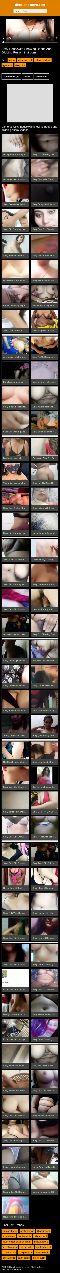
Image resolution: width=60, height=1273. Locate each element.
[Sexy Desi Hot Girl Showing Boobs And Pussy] (44, 800)
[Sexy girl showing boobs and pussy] (44, 724)
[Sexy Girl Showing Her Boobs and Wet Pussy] (15, 521)
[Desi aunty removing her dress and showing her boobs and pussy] (15, 447)
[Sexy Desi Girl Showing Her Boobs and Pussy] (44, 978)
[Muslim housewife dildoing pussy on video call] (44, 1180)
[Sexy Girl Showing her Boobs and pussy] (15, 573)
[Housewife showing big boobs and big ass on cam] (15, 1205)
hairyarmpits (8, 1257)
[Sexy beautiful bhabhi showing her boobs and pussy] (15, 244)
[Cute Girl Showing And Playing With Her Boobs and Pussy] (15, 420)
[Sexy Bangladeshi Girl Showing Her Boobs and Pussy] (15, 193)
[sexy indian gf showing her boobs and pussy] (15, 345)
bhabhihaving (43, 1231)
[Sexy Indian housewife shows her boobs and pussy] (15, 395)
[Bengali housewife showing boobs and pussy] (44, 269)
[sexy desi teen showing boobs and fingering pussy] (15, 168)
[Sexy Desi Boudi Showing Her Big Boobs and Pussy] (44, 750)
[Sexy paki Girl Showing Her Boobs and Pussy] (15, 1054)
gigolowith (7, 65)
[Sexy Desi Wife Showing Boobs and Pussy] (44, 168)
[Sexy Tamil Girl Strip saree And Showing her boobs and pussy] (44, 852)
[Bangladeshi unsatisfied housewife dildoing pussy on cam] (44, 1104)
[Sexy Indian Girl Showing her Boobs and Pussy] (15, 1180)
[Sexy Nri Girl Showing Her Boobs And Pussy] (44, 345)
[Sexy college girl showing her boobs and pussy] (15, 800)
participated (24, 1257)
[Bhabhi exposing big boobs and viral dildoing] (15, 294)
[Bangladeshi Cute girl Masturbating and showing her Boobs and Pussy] (15, 370)
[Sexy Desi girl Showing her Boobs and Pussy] (44, 926)
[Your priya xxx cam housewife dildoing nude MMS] (15, 472)
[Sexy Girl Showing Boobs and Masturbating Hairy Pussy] (44, 623)
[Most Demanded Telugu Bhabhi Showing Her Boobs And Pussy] (44, 699)
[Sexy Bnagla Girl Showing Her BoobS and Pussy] (44, 193)
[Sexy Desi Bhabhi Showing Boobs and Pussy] (15, 496)
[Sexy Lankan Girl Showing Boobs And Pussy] (15, 319)
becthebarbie (24, 1236)
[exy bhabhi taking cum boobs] (44, 294)
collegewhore (25, 1252)
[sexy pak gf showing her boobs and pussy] (15, 143)
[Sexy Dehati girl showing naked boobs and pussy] (15, 649)
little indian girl (25, 60)
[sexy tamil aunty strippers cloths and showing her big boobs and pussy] (44, 598)
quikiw (11, 60)
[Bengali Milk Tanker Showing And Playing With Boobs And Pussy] (44, 1003)
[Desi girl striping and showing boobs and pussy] (15, 1003)
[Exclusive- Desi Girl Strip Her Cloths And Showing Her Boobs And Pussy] (44, 447)
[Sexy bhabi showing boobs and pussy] (15, 548)
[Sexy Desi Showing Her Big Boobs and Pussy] (15, 1129)
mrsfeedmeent (43, 1247)
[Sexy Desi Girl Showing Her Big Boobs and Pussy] (15, 852)
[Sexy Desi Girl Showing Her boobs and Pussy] (44, 370)
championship (42, 1252)
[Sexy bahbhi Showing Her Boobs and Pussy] (44, 953)
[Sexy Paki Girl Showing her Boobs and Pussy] (44, 1079)
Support (18, 1269)
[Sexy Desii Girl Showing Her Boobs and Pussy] (15, 775)
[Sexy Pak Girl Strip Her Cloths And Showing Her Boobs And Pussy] (44, 472)
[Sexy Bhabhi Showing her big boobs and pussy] (44, 877)
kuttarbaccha (9, 1252)
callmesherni (40, 1236)
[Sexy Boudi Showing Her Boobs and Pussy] (44, 1028)
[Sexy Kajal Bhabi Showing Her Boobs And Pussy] (44, 395)
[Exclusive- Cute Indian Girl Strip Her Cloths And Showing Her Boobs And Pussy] (15, 978)
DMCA (10, 1269)
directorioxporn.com (30, 4)
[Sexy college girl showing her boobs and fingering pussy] (15, 1079)
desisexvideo (26, 1247)
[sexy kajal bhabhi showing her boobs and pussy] (44, 1054)
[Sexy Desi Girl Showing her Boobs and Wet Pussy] (15, 598)
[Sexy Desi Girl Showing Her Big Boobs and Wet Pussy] (44, 218)
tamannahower (9, 1231)
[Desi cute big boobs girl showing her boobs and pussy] (44, 548)
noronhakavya (9, 1247)
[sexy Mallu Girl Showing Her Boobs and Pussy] (15, 269)
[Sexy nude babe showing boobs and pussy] (44, 573)
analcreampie (27, 1231)
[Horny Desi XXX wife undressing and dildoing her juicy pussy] (15, 877)
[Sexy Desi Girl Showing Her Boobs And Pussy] (15, 953)
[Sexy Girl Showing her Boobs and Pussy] (44, 143)
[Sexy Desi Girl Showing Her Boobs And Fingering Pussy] (15, 926)
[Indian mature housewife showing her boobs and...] (15, 1155)
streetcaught (39, 1257)
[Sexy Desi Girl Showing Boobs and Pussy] (44, 1129)
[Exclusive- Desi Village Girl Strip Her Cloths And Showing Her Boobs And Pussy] (15, 1028)
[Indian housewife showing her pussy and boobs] (44, 521)
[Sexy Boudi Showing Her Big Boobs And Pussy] (44, 420)
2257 (4, 1269)
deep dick (20, 65)
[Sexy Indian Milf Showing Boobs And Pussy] (44, 496)
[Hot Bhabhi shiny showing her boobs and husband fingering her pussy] (15, 750)
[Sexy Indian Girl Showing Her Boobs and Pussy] (15, 699)
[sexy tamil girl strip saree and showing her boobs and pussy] (15, 623)
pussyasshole (41, 1241)
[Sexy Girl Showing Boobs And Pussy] (44, 674)
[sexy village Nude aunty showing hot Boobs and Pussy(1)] (44, 319)
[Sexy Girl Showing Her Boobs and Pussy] (15, 218)
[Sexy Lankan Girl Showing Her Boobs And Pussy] (44, 901)
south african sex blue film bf (16, 1241)
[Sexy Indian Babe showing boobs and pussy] (44, 244)
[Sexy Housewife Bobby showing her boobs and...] (44, 825)
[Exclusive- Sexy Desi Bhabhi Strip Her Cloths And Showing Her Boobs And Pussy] (44, 649)
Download (41, 76)
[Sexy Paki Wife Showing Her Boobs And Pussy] (15, 901)
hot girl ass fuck (43, 60)
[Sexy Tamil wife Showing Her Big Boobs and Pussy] (15, 674)
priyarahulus (8, 1236)
